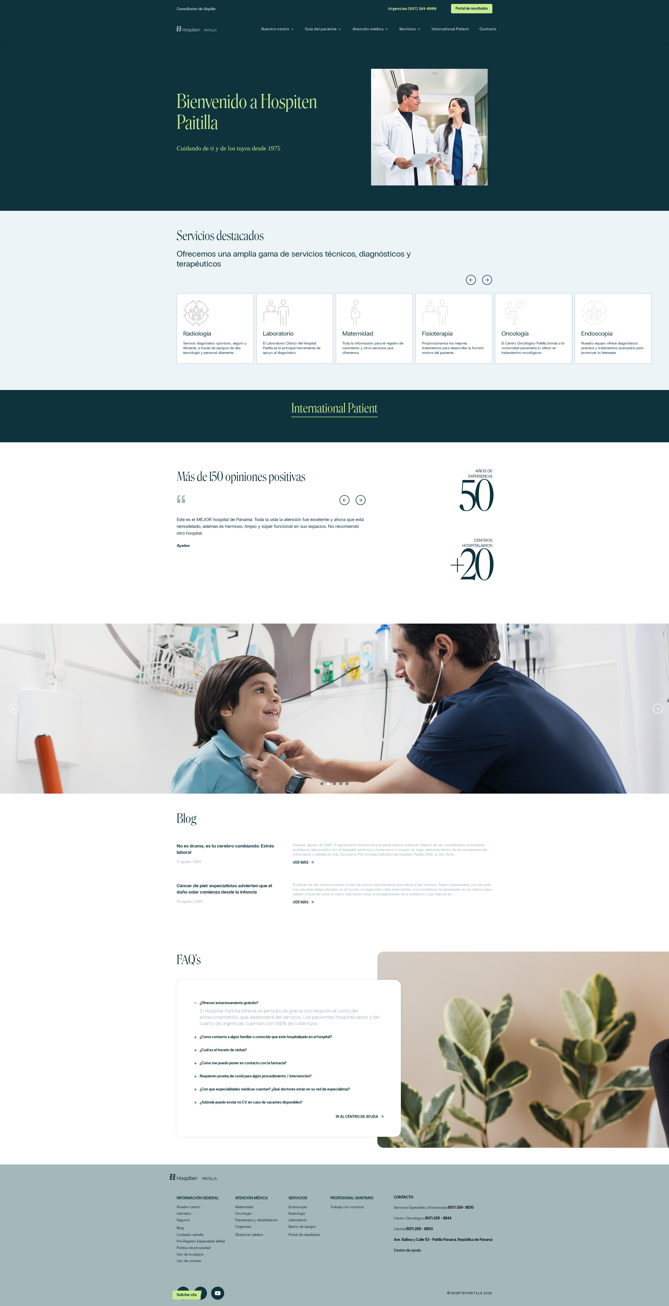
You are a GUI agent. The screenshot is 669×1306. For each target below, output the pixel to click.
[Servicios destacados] (215, 328)
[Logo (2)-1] (193, 1177)
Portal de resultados (471, 8)
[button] (471, 280)
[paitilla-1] (197, 29)
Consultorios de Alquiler (196, 9)
